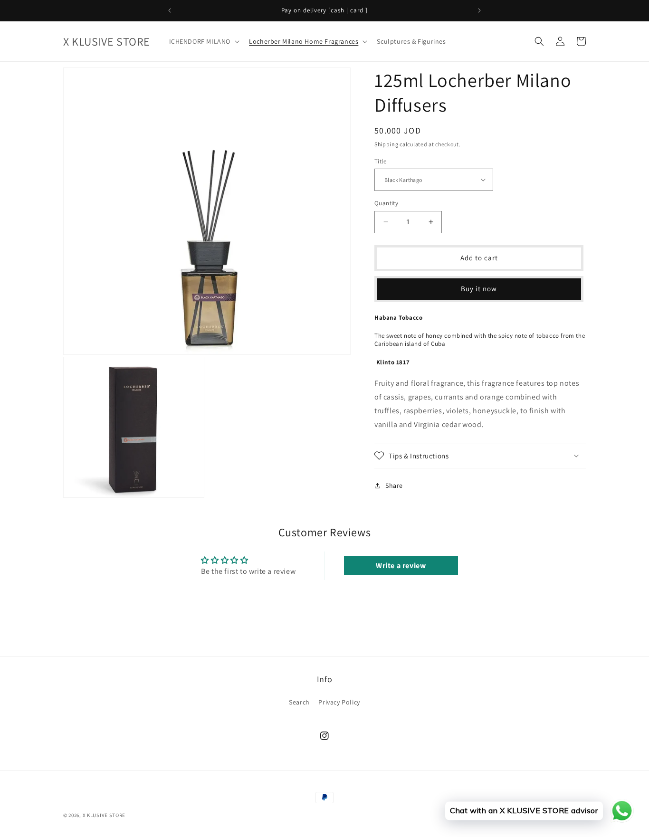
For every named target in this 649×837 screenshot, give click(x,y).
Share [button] (394, 485)
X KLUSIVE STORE (104, 815)
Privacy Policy (339, 702)
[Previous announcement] (169, 10)
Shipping (386, 144)
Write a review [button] (401, 566)
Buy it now (479, 288)
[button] (203, 41)
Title (380, 161)
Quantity (386, 203)
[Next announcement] (479, 10)
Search (299, 702)
